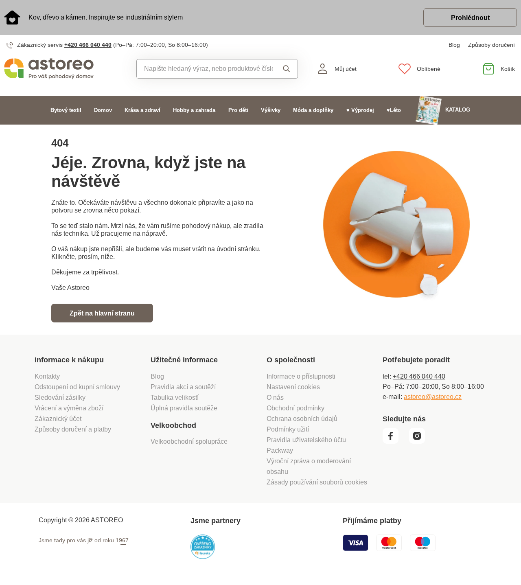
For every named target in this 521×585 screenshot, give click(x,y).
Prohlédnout (470, 17)
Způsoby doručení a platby (73, 429)
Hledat (285, 68)
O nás (275, 397)
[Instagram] (419, 441)
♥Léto (394, 110)
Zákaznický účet (58, 418)
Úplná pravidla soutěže (184, 408)
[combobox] (205, 68)
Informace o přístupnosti (301, 376)
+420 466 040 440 (88, 45)
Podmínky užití (288, 429)
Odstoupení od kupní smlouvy (77, 386)
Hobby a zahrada (194, 110)
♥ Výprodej (360, 110)
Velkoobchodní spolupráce (189, 441)
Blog (454, 45)
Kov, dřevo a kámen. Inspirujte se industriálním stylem (105, 17)
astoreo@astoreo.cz (433, 396)
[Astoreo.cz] (65, 68)
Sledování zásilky (60, 397)
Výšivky (270, 110)
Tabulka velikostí (175, 397)
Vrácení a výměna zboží (69, 408)
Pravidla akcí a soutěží (183, 386)
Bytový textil (65, 110)
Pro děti (238, 110)
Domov (103, 110)
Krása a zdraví (142, 110)
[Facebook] (395, 441)
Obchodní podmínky (295, 408)
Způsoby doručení (491, 45)
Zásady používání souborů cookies (317, 482)
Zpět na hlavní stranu (102, 313)
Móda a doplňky (313, 110)
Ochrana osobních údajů (302, 418)
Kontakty (47, 376)
